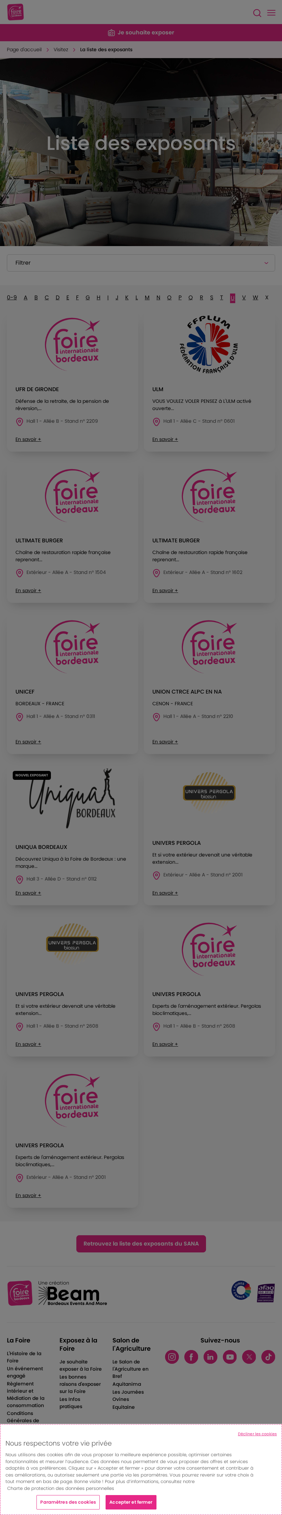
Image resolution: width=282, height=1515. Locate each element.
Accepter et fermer (130, 1502)
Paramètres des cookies (68, 1502)
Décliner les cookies (257, 1434)
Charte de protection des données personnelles (60, 1488)
